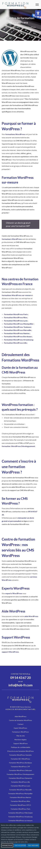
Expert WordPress (20, 728)
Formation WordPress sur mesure (20, 820)
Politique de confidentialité (20, 747)
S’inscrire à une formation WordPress (20, 751)
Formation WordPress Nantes (16, 333)
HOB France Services (23, 707)
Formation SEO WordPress (20, 759)
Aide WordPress (20, 716)
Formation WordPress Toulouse (17, 327)
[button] (38, 13)
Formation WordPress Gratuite (20, 755)
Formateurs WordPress (20, 732)
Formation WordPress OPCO (20, 805)
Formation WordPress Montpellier (19, 324)
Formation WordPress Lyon (15, 321)
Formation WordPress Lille (15, 343)
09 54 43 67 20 (20, 678)
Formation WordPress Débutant (20, 770)
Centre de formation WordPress (20, 720)
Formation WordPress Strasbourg (18, 340)
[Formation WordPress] (15, 4)
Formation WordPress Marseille (17, 330)
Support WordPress (20, 743)
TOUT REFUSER (33, 845)
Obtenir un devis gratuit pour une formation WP (18, 224)
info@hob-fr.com (20, 685)
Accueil (8, 27)
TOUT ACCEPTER (20, 845)
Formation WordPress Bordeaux (18, 336)
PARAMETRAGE (7, 845)
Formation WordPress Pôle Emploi (20, 813)
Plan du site (20, 736)
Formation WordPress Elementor (20, 778)
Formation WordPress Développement (20, 774)
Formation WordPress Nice (15, 317)
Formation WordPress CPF (20, 767)
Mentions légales (20, 740)
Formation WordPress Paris (16, 314)
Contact (20, 724)
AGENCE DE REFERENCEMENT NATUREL (20, 709)
